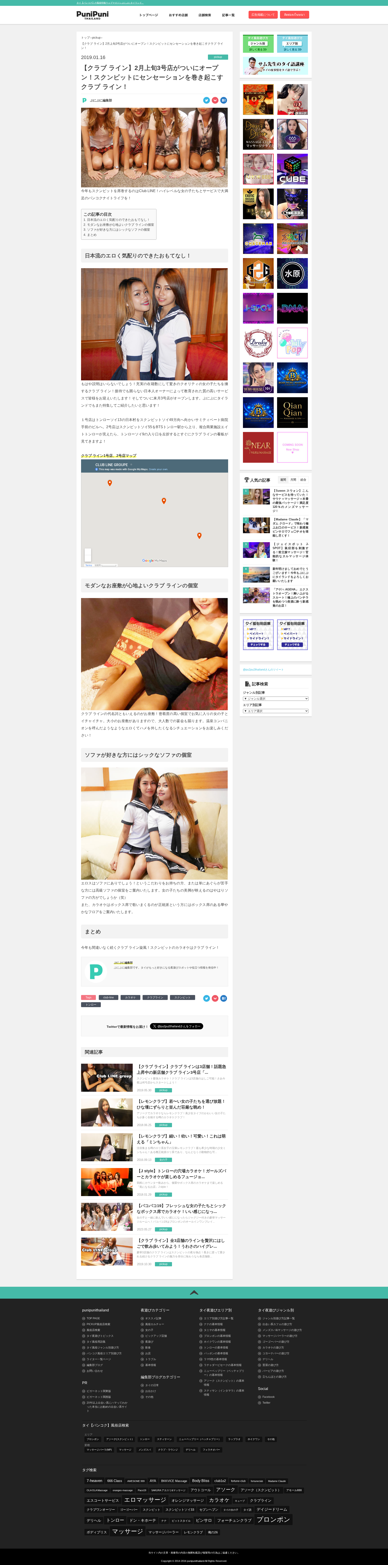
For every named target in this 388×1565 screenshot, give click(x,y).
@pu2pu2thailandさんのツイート (263, 669)
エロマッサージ (145, 1500)
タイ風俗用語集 (96, 1341)
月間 (293, 479)
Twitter (266, 1402)
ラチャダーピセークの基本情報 (223, 1365)
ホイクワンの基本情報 (217, 1341)
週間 (283, 479)
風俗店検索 (93, 1330)
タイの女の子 (230, 1509)
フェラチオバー (211, 1449)
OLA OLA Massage (97, 1490)
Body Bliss (200, 1481)
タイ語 (247, 1509)
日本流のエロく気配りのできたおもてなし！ (118, 219)
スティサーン (164, 1439)
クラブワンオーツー (101, 1509)
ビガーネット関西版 (99, 1396)
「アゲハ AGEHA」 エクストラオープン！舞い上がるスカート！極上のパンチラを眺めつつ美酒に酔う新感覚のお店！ (291, 597)
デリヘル (267, 1359)
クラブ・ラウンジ (168, 1449)
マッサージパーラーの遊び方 (280, 1335)
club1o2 (220, 1481)
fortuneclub (257, 1481)
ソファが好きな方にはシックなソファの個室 (118, 229)
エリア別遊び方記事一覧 (219, 1318)
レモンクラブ (193, 1532)
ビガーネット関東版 (99, 1391)
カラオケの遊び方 (273, 1347)
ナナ (164, 1520)
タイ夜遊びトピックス (100, 1335)
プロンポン (93, 1439)
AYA (153, 1481)
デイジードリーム (272, 1509)
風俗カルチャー (154, 1324)
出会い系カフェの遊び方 (277, 1324)
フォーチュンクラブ (234, 1520)
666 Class (114, 1481)
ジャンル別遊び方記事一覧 (278, 1318)
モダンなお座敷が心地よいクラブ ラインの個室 (120, 224)
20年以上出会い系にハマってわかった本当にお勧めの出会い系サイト (107, 1406)
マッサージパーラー (163, 1532)
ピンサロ (204, 1520)
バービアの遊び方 (273, 1370)
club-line (108, 997)
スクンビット (182, 997)
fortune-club (238, 1481)
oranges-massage (123, 1490)
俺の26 (213, 1532)
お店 (148, 1353)
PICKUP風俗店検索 (98, 1324)
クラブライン (155, 997)
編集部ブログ (95, 1365)
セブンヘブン (208, 1509)
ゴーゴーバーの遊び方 (275, 1341)
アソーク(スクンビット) (119, 1439)
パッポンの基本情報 (216, 1353)
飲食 (148, 1347)
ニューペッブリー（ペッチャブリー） (200, 1439)
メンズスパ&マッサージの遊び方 (282, 1330)
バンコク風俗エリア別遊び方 (104, 1353)
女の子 (149, 1330)
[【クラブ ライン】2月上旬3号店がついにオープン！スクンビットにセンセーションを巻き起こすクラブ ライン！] (223, 101)
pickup (96, 37)
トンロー (91, 1004)
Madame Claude (277, 1481)
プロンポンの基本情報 (217, 1335)
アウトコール (201, 1490)
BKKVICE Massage (174, 1481)
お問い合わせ (95, 1370)
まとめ (92, 235)
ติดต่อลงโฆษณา (294, 14)
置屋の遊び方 (270, 1365)
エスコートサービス (103, 1500)
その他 (149, 1396)
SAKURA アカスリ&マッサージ (168, 1490)
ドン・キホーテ (142, 1520)
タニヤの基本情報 (214, 1330)
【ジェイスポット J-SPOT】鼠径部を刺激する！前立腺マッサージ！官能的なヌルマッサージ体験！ (291, 552)
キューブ (240, 1500)
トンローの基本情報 (216, 1347)
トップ (85, 37)
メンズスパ (145, 1449)
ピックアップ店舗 (156, 1335)
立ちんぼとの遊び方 (274, 1376)
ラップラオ (234, 1439)
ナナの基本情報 (213, 1324)
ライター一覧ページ (99, 1359)
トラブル (150, 1359)
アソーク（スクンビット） (261, 1490)
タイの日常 (152, 1385)
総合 (303, 479)
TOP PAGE (93, 1318)
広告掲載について (263, 14)
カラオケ (130, 997)
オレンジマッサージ (188, 1500)
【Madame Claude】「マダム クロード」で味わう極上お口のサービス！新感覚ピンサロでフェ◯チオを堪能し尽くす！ (291, 527)
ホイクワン (254, 1439)
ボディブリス (97, 1532)
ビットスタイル (181, 1520)
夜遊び (149, 1341)
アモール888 (294, 1490)
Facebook (268, 1396)
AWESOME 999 (136, 1481)
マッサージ (125, 1449)
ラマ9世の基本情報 (215, 1359)
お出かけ (150, 1391)
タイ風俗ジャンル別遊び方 (103, 1347)
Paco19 (142, 1490)
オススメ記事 (153, 1318)
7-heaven (94, 1481)
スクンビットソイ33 (179, 1509)
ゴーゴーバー (129, 1509)
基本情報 (150, 1365)
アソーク (226, 1489)
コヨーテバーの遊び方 (275, 1353)
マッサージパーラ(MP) (99, 1449)
